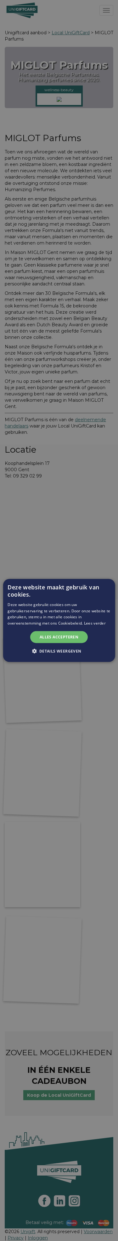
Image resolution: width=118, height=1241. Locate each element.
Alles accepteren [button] (59, 637)
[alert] (59, 620)
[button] (59, 651)
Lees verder (95, 623)
